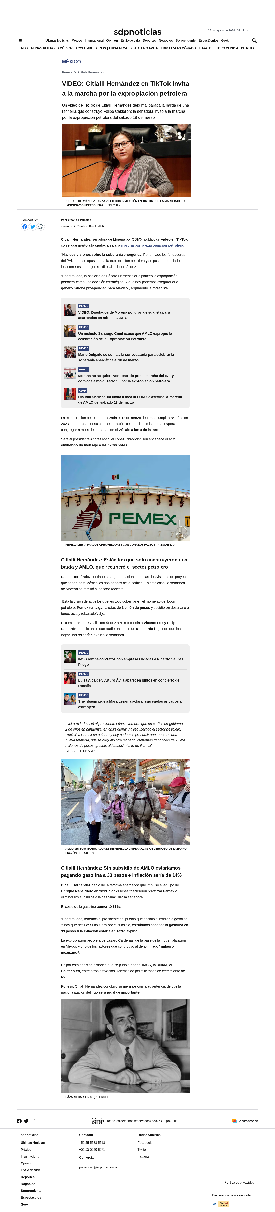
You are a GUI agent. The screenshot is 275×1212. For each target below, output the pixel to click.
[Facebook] (25, 226)
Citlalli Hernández (91, 72)
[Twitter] (33, 226)
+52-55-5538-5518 (92, 1142)
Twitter (142, 1149)
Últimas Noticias (57, 40)
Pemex (67, 72)
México (77, 40)
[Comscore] (245, 1120)
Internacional (94, 40)
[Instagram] (33, 1121)
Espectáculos (208, 40)
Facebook (144, 1142)
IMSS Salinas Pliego (37, 48)
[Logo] (137, 32)
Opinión (112, 40)
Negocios (166, 40)
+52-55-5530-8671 (92, 1149)
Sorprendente (186, 40)
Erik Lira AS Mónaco (178, 48)
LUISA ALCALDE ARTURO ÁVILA (133, 48)
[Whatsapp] (41, 226)
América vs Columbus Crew (81, 48)
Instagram (144, 1156)
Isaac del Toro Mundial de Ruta (227, 48)
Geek (225, 40)
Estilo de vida (130, 40)
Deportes (149, 40)
